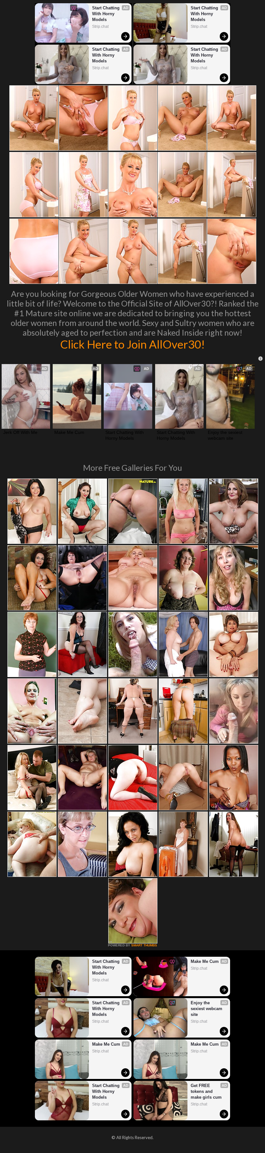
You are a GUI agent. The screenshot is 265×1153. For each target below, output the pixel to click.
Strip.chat (100, 26)
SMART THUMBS (144, 945)
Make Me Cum (69, 432)
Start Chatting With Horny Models (106, 13)
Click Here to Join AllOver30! (132, 344)
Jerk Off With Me (20, 432)
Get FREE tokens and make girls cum (206, 1091)
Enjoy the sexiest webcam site (226, 435)
